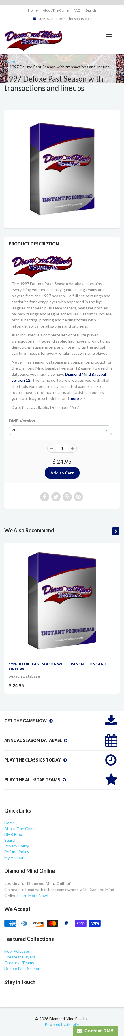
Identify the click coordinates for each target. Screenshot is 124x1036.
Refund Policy (16, 851)
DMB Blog (13, 834)
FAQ (77, 10)
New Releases (17, 951)
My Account (15, 857)
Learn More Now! (32, 895)
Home (33, 10)
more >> (77, 398)
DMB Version (22, 420)
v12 (15, 430)
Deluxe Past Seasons (23, 968)
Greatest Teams (19, 962)
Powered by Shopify (62, 1024)
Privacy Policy (16, 845)
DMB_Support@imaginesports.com (65, 18)
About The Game (56, 10)
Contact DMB (98, 1030)
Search (90, 10)
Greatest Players (19, 956)
